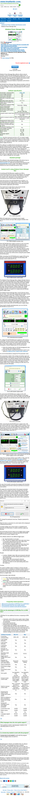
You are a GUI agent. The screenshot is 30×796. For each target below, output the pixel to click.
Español (9, 20)
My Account (3, 20)
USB (21, 92)
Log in (15, 8)
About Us (24, 18)
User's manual (5, 58)
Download (15, 66)
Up (1, 718)
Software (9, 18)
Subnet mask (19, 351)
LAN (23, 92)
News (19, 6)
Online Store (3, 18)
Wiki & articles (13, 6)
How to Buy (3, 792)
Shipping (8, 792)
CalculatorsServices (20, 16)
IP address (20, 459)
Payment (13, 792)
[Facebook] (4, 781)
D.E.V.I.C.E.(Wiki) (15, 16)
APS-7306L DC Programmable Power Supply (12, 49)
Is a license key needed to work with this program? (14, 606)
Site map (4, 790)
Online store (6, 6)
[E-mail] (15, 781)
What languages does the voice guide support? (13, 605)
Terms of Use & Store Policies (20, 790)
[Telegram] (13, 781)
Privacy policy (10, 790)
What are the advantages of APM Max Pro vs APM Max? (15, 603)
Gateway (25, 351)
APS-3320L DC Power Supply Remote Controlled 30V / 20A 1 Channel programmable (15, 45)
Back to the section (4, 778)
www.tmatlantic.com (10, 1)
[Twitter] (6, 781)
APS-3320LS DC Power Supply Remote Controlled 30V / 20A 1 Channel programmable (14, 48)
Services (14, 18)
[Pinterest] (8, 781)
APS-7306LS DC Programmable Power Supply (13, 51)
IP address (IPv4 (11, 351)
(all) (2, 6)
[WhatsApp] (11, 781)
